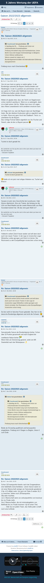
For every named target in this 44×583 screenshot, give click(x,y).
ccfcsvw (11, 127)
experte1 (3, 319)
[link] (8, 560)
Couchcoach (11, 44)
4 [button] (29, 23)
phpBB (15, 546)
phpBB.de (30, 548)
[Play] (22, 564)
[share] (17, 559)
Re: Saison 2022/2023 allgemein (16, 36)
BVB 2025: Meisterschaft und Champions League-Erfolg (13, 559)
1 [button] (21, 23)
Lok (2, 71)
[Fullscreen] (37, 564)
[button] (19, 23)
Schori (3, 27)
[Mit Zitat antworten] (37, 29)
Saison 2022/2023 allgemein (16, 15)
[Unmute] (25, 564)
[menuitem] (3, 7)
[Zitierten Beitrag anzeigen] (28, 44)
